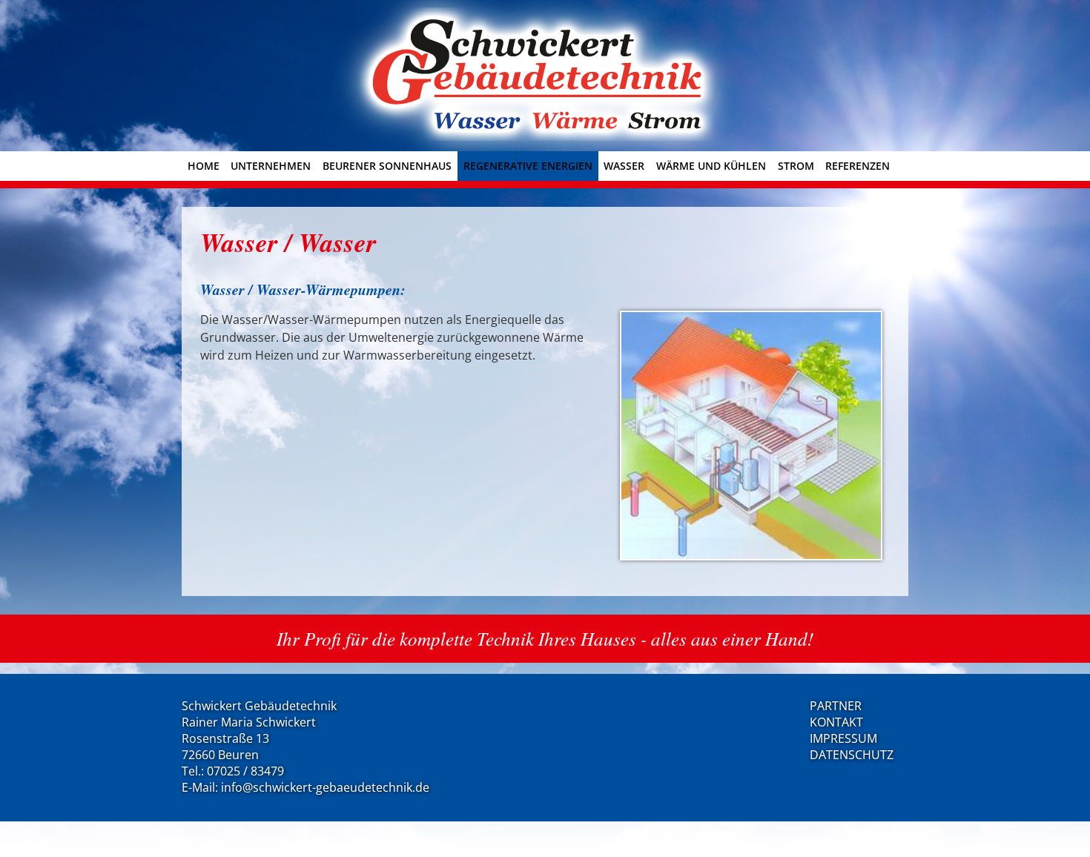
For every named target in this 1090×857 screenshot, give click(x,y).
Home (203, 166)
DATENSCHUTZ (852, 755)
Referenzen (857, 166)
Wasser (624, 166)
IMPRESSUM (843, 738)
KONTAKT (836, 722)
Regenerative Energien (527, 166)
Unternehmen (271, 166)
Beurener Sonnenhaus (387, 166)
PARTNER (836, 706)
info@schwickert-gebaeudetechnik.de (325, 787)
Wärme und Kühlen (711, 166)
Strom (796, 166)
